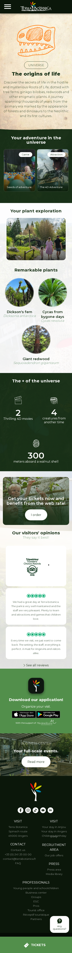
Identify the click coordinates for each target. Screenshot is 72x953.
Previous (8, 267)
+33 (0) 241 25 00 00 (18, 854)
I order (36, 515)
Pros (36, 906)
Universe (36, 65)
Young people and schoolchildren (36, 888)
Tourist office (36, 910)
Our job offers (54, 855)
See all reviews (37, 665)
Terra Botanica (18, 827)
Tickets (38, 945)
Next (63, 266)
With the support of (26, 723)
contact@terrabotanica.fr (19, 859)
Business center (36, 892)
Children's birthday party (54, 836)
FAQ (18, 863)
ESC (36, 901)
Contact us (18, 850)
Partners (36, 919)
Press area (54, 869)
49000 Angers (18, 835)
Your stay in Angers (54, 831)
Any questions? (59, 927)
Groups (36, 897)
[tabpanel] (19, 169)
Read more (36, 762)
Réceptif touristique (36, 914)
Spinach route (18, 831)
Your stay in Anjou (54, 827)
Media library (54, 874)
